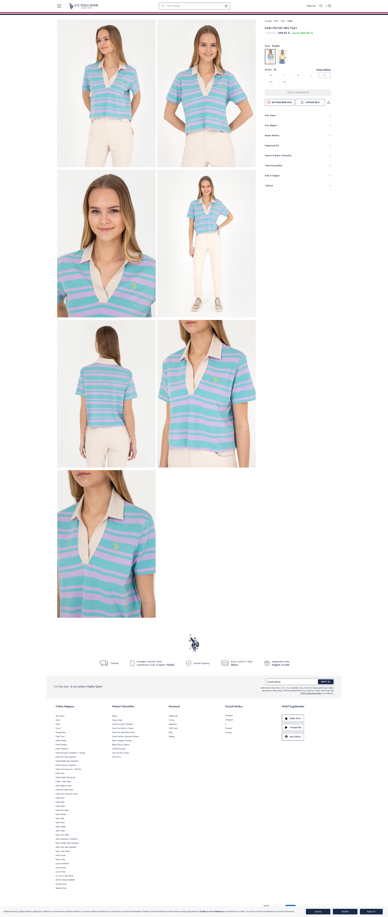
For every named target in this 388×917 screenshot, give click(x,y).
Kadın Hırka (60, 859)
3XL (284, 81)
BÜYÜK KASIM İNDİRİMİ (65, 880)
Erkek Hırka (60, 773)
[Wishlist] (320, 6)
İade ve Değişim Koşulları (122, 740)
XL (324, 75)
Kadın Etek (60, 818)
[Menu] (59, 6)
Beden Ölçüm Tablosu (121, 744)
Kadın (276, 21)
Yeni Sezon (60, 716)
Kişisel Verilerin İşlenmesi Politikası (125, 736)
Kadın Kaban (61, 826)
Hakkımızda (173, 716)
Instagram (229, 720)
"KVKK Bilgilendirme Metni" (311, 693)
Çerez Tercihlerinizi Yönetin (123, 728)
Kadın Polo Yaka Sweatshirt (66, 847)
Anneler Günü (61, 884)
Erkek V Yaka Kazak (63, 781)
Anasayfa (268, 21)
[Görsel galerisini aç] (106, 94)
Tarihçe (172, 720)
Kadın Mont (60, 822)
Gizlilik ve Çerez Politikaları (122, 724)
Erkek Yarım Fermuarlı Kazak (67, 793)
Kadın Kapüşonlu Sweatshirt (67, 839)
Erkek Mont (60, 798)
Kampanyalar (61, 732)
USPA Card (173, 728)
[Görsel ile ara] (226, 6)
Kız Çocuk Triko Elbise (64, 875)
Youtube (228, 732)
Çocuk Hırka (60, 871)
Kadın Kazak (60, 855)
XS (271, 75)
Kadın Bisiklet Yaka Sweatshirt (67, 843)
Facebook (229, 715)
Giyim (283, 21)
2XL (271, 81)
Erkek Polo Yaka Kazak (64, 789)
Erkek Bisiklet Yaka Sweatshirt (67, 761)
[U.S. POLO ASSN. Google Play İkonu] (307, 727)
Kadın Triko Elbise (63, 851)
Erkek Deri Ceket (62, 810)
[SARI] (282, 56)
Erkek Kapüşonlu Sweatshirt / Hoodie (70, 752)
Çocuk (58, 728)
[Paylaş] (328, 102)
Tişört (289, 21)
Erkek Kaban (60, 806)
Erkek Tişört (60, 736)
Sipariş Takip (117, 720)
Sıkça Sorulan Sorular (120, 752)
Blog (170, 732)
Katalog (172, 736)
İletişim (115, 716)
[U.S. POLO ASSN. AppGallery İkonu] (307, 736)
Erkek (58, 724)
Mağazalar (173, 724)
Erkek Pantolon (61, 744)
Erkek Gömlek (61, 740)
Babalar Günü (61, 888)
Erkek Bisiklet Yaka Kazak (65, 777)
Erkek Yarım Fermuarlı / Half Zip (68, 769)
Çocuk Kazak (61, 867)
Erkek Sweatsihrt (62, 748)
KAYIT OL (326, 681)
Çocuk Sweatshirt (62, 863)
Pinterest (228, 728)
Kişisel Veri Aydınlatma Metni (123, 732)
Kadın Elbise (61, 814)
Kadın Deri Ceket (62, 834)
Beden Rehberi (324, 69)
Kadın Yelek (60, 830)
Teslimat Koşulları (119, 748)
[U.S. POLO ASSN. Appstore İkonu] (307, 718)
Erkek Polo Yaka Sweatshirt (66, 757)
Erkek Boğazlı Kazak (63, 785)
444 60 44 (116, 757)
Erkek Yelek (60, 802)
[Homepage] (84, 6)
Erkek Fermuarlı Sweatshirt (66, 765)
